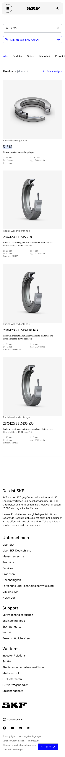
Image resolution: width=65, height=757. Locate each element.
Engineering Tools (13, 620)
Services (7, 568)
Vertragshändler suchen (17, 614)
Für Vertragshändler (15, 685)
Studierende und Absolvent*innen (24, 667)
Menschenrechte (13, 556)
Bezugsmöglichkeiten (16, 638)
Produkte (8, 562)
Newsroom (9, 597)
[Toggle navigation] (8, 8)
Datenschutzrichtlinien (13, 740)
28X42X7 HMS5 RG (18, 237)
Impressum (33, 740)
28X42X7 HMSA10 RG (20, 330)
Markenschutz (11, 673)
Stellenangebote (12, 690)
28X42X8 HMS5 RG (18, 423)
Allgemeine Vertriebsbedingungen (19, 745)
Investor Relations (14, 655)
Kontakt (7, 632)
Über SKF (8, 544)
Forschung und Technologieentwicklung (28, 585)
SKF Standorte (11, 626)
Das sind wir (10, 591)
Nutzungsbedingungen (30, 736)
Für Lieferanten (12, 679)
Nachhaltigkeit (11, 580)
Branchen (8, 574)
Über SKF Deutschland (16, 550)
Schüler (7, 661)
